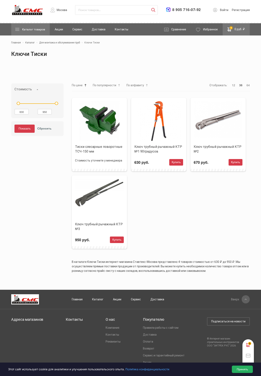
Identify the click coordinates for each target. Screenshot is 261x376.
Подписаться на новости (228, 321)
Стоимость (23, 89)
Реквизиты (113, 341)
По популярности (104, 85)
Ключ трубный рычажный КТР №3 (99, 226)
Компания (112, 327)
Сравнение (178, 29)
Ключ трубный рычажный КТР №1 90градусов (158, 149)
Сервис (77, 29)
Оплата (148, 341)
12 (233, 85)
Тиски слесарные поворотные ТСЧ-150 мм (98, 149)
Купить (176, 162)
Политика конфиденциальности (147, 369)
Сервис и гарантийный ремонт (164, 355)
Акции (59, 29)
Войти (224, 10)
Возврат (148, 348)
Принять (242, 369)
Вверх (235, 299)
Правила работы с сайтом (160, 327)
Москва (62, 10)
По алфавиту (135, 85)
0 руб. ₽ (238, 28)
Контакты (121, 29)
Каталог (97, 299)
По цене (77, 85)
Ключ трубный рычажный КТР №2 (217, 149)
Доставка (98, 29)
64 (248, 85)
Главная (77, 299)
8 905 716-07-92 (186, 10)
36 (240, 85)
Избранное (210, 29)
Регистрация (241, 10)
